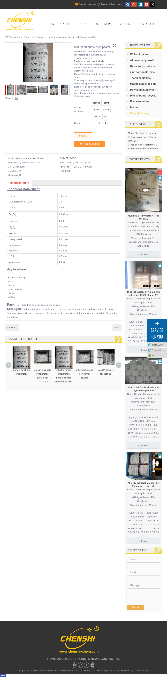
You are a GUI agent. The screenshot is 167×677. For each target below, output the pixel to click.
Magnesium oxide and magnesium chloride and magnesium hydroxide (146, 83)
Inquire (83, 135)
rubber (96, 109)
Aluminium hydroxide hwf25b (143, 148)
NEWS (95, 659)
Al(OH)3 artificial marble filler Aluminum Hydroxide (143, 484)
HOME (51, 659)
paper (106, 109)
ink (105, 116)
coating (96, 102)
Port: (62, 162)
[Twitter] (152, 4)
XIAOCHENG (141, 670)
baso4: (11, 171)
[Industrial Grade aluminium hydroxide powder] (143, 370)
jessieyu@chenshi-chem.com (105, 4)
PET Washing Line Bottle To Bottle (143, 137)
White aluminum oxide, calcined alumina (146, 54)
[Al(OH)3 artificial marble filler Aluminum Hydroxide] (143, 465)
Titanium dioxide (140, 78)
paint (106, 102)
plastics (96, 116)
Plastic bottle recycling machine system (146, 95)
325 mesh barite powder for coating (84, 374)
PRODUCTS (81, 659)
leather (134, 107)
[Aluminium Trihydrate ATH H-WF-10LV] (143, 190)
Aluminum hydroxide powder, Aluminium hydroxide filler (146, 60)
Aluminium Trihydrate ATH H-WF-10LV (143, 217)
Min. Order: (13, 166)
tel (153, 356)
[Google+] (134, 4)
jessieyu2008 (158, 345)
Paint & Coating (140, 113)
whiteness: (13, 175)
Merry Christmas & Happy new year (143, 133)
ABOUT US (64, 659)
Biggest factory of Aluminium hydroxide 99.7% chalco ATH (143, 293)
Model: (11, 158)
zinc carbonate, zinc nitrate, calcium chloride (146, 72)
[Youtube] (146, 4)
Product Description (19, 182)
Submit (135, 607)
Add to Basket (92, 143)
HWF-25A (133, 140)
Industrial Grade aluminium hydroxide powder (143, 389)
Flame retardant (140, 101)
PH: (61, 171)
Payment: (64, 166)
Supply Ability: (15, 162)
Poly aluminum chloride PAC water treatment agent (146, 89)
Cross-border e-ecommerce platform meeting (143, 144)
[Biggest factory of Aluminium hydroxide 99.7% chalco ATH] (143, 274)
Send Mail (156, 350)
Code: (63, 158)
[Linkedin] (140, 4)
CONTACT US (110, 659)
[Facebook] (127, 4)
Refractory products (142, 66)
